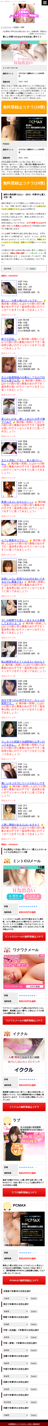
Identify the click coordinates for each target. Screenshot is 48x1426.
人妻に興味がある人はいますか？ (20, 824)
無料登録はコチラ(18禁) (24, 107)
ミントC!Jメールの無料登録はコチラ (24, 936)
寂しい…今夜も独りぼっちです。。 (21, 300)
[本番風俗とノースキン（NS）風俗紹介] (24, 13)
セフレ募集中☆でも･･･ (14, 540)
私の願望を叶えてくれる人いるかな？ (23, 661)
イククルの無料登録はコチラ (24, 1107)
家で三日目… (9, 339)
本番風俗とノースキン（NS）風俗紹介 (24, 1424)
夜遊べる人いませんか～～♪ (17, 501)
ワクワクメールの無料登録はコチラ (24, 1020)
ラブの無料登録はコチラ (24, 1192)
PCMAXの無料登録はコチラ (24, 1280)
